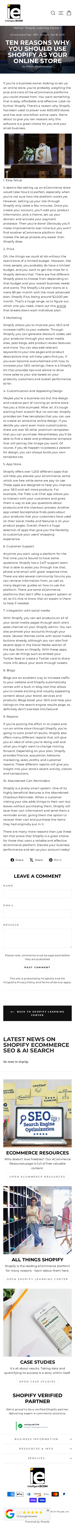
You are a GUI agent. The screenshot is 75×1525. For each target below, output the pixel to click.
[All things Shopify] (37, 1220)
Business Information (36, 1439)
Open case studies (37, 1381)
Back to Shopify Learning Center (40, 1013)
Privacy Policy (26, 982)
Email (8, 905)
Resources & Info (36, 1448)
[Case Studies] (37, 1323)
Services (36, 1458)
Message (11, 925)
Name (8, 885)
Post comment (37, 967)
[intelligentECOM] (10, 1518)
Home (18, 27)
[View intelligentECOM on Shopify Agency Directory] (37, 1426)
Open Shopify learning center (37, 1279)
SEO (35, 34)
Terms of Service (52, 982)
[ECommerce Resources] (37, 1113)
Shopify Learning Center (42, 27)
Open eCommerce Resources (37, 1176)
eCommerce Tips (20, 34)
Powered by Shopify (37, 1521)
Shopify (44, 34)
